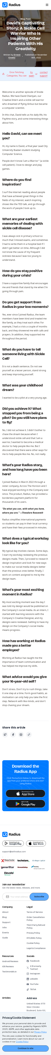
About (5, 912)
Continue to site (25, 1048)
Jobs (4, 927)
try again (31, 74)
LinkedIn (34, 979)
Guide (5, 938)
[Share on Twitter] (5, 734)
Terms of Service (35, 912)
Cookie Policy (33, 943)
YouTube (34, 984)
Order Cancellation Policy (36, 918)
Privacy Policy (33, 933)
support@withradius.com (14, 851)
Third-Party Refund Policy (36, 926)
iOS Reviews (8, 966)
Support (6, 922)
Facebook (35, 961)
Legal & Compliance (36, 948)
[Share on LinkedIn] (21, 734)
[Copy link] (29, 734)
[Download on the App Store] (25, 793)
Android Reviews (10, 961)
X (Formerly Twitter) (35, 967)
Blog (4, 917)
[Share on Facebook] (13, 734)
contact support (44, 74)
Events (5, 932)
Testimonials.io (9, 971)
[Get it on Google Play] (25, 804)
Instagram (35, 973)
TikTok (33, 989)
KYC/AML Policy (34, 938)
